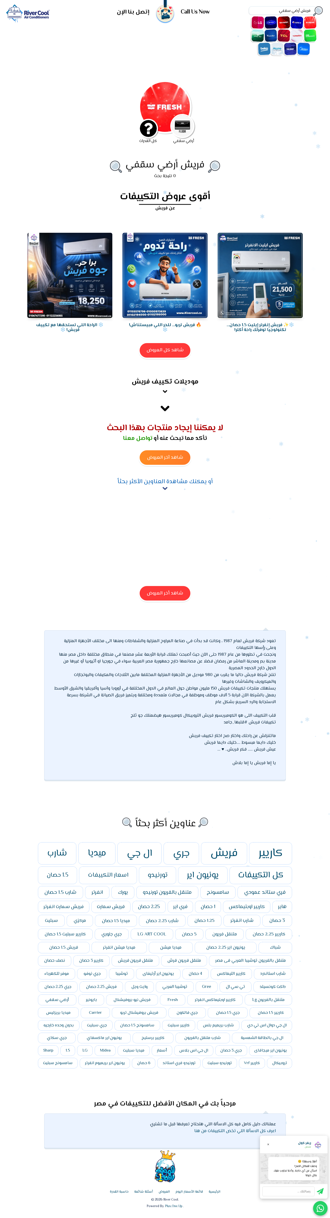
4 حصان (195, 973)
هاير (282, 907)
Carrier (95, 1013)
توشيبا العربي (174, 987)
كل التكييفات (260, 875)
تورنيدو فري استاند (179, 1063)
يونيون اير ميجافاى (270, 1050)
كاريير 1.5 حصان (271, 1012)
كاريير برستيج (153, 1038)
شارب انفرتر (241, 921)
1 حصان (208, 907)
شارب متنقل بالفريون (202, 1038)
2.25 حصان (149, 907)
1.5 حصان (57, 875)
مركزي (80, 920)
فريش (224, 853)
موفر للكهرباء (56, 973)
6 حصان (143, 1063)
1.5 (68, 1050)
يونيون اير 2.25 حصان (225, 947)
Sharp (48, 1050)
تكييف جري (296, 22)
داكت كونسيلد (273, 987)
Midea (105, 1050)
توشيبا (121, 973)
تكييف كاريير (270, 22)
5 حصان (189, 934)
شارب (57, 853)
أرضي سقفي (57, 1000)
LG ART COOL (151, 934)
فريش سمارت (111, 907)
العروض (164, 1192)
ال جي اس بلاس (193, 1050)
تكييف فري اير (257, 35)
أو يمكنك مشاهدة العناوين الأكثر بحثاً (165, 481)
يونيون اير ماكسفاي (104, 1038)
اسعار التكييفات (108, 875)
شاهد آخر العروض (165, 457)
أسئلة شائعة (143, 1192)
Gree (206, 987)
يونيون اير (203, 875)
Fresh (172, 1000)
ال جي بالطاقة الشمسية (262, 1038)
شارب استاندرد (273, 973)
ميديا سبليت (133, 1050)
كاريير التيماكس (231, 973)
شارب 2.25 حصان (162, 921)
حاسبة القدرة (119, 1192)
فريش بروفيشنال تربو (139, 1013)
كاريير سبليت (179, 1025)
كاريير (270, 853)
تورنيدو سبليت (220, 1063)
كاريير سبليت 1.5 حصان (65, 934)
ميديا (97, 853)
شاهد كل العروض (165, 350)
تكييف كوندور (270, 35)
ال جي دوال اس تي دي (267, 1025)
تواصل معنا (137, 438)
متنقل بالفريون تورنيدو (167, 892)
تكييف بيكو (264, 48)
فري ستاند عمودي (265, 892)
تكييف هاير (290, 48)
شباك (275, 947)
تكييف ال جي (257, 22)
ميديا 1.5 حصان (116, 921)
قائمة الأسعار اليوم (189, 1192)
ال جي (139, 853)
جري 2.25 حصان (57, 987)
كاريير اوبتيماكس (247, 907)
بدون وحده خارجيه (58, 1025)
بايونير (91, 1000)
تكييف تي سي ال (283, 35)
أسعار (162, 1050)
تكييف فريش (310, 22)
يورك (123, 892)
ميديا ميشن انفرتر (119, 947)
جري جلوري (111, 934)
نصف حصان (54, 960)
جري (181, 853)
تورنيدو (157, 875)
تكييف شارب (283, 22)
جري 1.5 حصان (228, 1012)
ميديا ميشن (170, 947)
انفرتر (97, 892)
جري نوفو (92, 973)
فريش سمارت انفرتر (63, 907)
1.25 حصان (204, 921)
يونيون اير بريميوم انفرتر (105, 1063)
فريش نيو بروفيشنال (132, 1000)
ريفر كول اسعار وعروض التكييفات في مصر (28, 13)
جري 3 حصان (231, 1050)
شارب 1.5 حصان (60, 892)
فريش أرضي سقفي (165, 165)
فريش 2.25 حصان (101, 987)
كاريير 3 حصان (91, 960)
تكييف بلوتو (277, 48)
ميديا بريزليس (58, 1013)
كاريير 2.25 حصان (269, 934)
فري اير (180, 907)
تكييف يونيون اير (310, 35)
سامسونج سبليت (57, 1063)
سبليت (51, 920)
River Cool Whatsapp (320, 1208)
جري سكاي (57, 1038)
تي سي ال (235, 987)
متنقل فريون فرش (184, 960)
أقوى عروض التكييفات (165, 197)
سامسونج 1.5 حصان (137, 1025)
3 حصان (277, 921)
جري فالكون (187, 1013)
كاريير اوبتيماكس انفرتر (215, 1000)
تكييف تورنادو (296, 35)
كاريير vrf (252, 1063)
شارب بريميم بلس (218, 1025)
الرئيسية (214, 1192)
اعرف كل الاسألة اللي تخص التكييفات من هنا (235, 1131)
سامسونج (218, 892)
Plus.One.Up (173, 1206)
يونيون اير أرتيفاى (158, 973)
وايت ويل (139, 987)
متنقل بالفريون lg (268, 1000)
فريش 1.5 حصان (63, 947)
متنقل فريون (224, 934)
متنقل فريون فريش (135, 960)
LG (85, 1050)
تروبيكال (279, 1063)
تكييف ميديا (303, 48)
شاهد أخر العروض (165, 593)
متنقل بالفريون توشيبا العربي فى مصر (250, 960)
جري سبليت (97, 1025)
